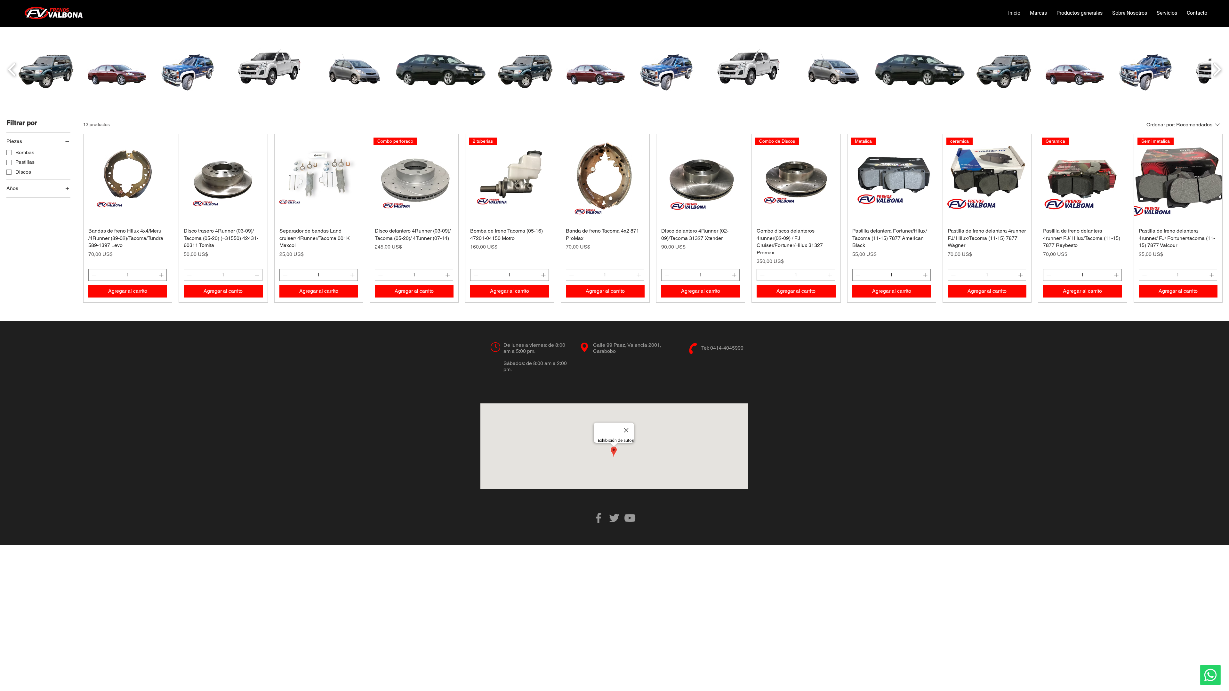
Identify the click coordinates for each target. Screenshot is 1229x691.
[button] (1038, 13)
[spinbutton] (127, 275)
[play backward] (12, 69)
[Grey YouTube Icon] (630, 518)
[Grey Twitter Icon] (614, 518)
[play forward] (1217, 69)
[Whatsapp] (1210, 675)
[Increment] (162, 275)
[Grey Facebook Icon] (598, 518)
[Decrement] (93, 275)
